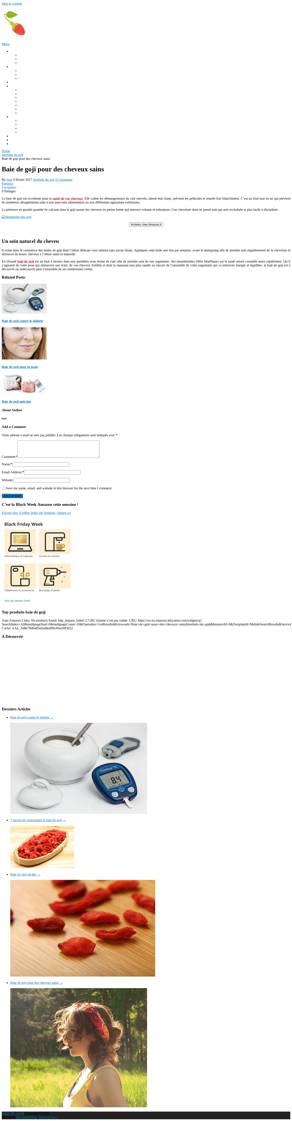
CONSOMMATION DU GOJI (31, 66)
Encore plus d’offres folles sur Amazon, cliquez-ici (36, 513)
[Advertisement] (130, 673)
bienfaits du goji (44, 179)
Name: (7, 464)
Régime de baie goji (32, 74)
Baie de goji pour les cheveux (39, 90)
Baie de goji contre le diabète (38, 97)
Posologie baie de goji (34, 70)
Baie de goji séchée (25, 874)
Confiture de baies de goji (36, 128)
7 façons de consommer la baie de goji (38, 820)
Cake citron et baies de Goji (37, 124)
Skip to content (12, 3)
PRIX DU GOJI (21, 136)
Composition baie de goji (36, 55)
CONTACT (18, 140)
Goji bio (24, 59)
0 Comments (63, 179)
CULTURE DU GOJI (25, 82)
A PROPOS (18, 144)
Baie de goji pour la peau (36, 113)
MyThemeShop (26, 1117)
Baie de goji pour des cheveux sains (36, 982)
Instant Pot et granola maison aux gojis (45, 132)
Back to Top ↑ (48, 1117)
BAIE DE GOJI (13, 1113)
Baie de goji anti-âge (33, 101)
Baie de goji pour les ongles (37, 93)
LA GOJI (16, 51)
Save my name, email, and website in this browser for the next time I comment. (59, 488)
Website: (7, 480)
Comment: (10, 457)
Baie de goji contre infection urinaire (43, 109)
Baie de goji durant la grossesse (40, 78)
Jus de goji (26, 63)
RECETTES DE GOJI (25, 117)
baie (9, 179)
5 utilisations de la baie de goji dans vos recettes (51, 120)
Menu (6, 44)
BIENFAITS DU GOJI (26, 86)
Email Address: (13, 472)
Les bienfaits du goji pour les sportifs (43, 105)
